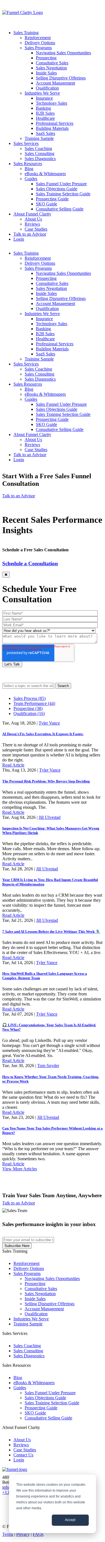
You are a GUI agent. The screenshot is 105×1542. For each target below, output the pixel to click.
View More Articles (19, 1168)
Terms (7, 1534)
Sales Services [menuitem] (26, 143)
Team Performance (34, 703)
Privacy (23, 1534)
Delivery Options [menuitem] (40, 42)
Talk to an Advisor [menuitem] (29, 234)
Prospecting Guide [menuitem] (52, 198)
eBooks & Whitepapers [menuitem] (45, 173)
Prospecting (28, 708)
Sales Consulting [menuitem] (39, 153)
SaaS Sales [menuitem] (45, 133)
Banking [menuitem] (43, 108)
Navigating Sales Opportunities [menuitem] (63, 52)
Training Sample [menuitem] (39, 138)
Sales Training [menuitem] (26, 32)
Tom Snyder (48, 1065)
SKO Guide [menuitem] (46, 203)
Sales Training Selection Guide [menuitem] (63, 193)
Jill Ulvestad (49, 817)
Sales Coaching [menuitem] (38, 148)
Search (63, 686)
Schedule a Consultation (30, 563)
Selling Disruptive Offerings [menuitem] (61, 78)
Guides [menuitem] (31, 178)
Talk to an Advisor (18, 495)
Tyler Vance (49, 723)
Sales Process (29, 698)
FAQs (38, 1534)
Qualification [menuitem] (47, 88)
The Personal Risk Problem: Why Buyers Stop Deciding (46, 781)
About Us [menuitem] (33, 219)
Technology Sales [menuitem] (51, 103)
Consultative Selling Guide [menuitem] (59, 209)
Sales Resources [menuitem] (27, 163)
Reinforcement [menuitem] (38, 37)
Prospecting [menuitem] (46, 57)
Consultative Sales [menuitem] (52, 62)
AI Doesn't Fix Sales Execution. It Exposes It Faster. (42, 734)
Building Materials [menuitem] (52, 128)
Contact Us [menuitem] (23, 1454)
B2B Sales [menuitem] (45, 113)
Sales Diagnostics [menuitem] (40, 158)
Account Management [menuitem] (55, 83)
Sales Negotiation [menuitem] (51, 67)
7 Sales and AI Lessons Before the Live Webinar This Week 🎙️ (51, 931)
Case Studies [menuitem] (36, 229)
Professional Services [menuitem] (54, 123)
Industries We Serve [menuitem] (42, 93)
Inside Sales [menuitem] (46, 73)
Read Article (13, 765)
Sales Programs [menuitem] (38, 47)
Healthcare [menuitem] (45, 118)
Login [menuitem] (18, 239)
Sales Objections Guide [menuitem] (56, 188)
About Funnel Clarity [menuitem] (32, 214)
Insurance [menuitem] (44, 98)
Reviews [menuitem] (32, 224)
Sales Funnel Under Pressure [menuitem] (61, 183)
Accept (70, 1520)
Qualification (29, 713)
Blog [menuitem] (29, 168)
